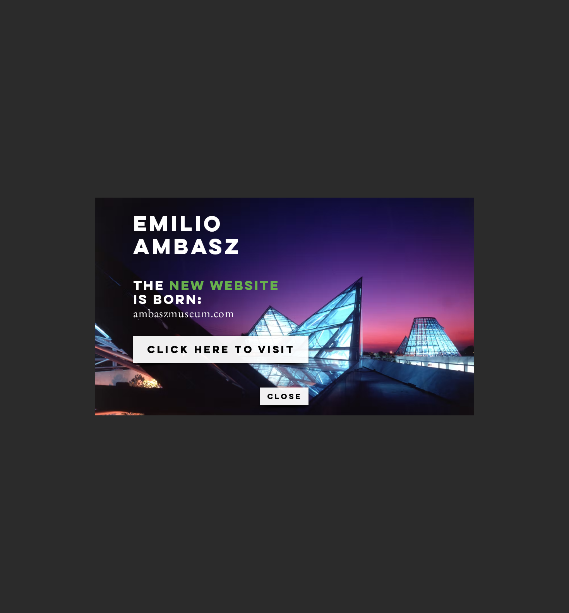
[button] (284, 396)
